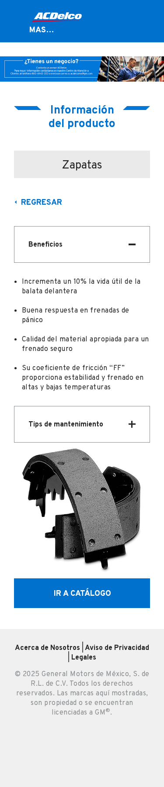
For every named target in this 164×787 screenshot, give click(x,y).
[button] (82, 244)
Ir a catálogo (82, 593)
